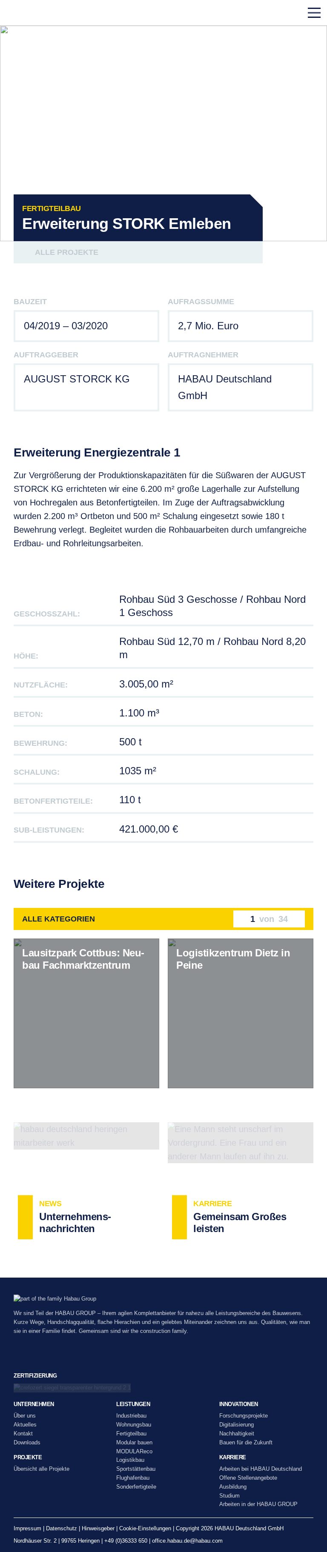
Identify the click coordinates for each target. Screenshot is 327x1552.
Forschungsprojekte (243, 1415)
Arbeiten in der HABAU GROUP (258, 1504)
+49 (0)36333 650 (125, 1541)
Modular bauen (134, 1442)
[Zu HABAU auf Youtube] (76, 1356)
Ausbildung (233, 1487)
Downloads (27, 1442)
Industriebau (131, 1415)
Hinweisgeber (98, 1528)
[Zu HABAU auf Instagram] (38, 1356)
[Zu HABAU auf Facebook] (57, 1356)
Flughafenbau (132, 1478)
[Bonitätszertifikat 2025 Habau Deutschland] (163, 1388)
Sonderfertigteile (136, 1487)
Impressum (27, 1528)
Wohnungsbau (133, 1424)
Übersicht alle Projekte (41, 1469)
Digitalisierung (236, 1424)
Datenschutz (61, 1528)
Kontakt (23, 1433)
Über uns (25, 1415)
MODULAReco (134, 1451)
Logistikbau (130, 1460)
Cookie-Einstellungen (145, 1528)
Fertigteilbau (131, 1433)
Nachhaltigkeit (236, 1433)
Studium (229, 1495)
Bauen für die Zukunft (245, 1442)
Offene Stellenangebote (248, 1478)
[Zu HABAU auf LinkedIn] (20, 1356)
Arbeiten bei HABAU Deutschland (260, 1469)
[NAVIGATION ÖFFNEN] (314, 13)
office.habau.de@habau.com (187, 1541)
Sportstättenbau (135, 1469)
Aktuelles (25, 1424)
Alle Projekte (66, 252)
